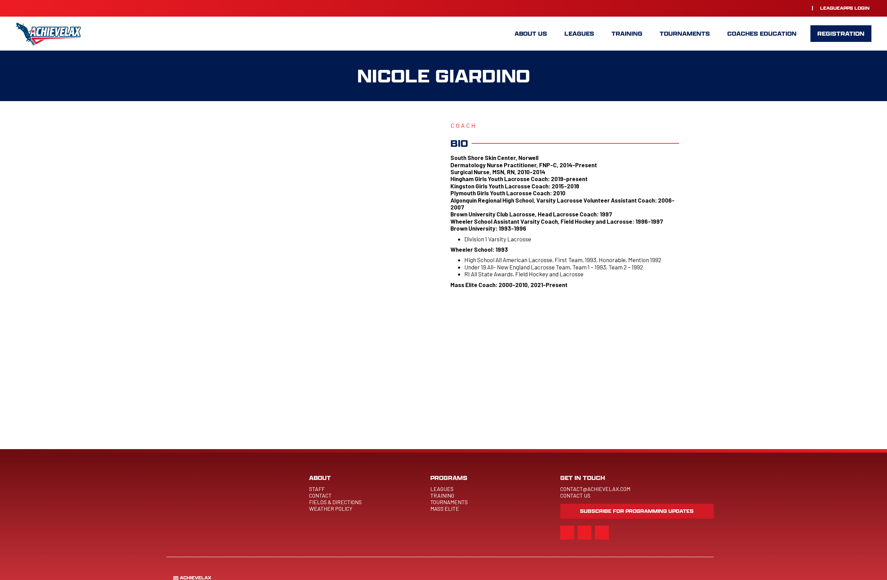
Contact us (575, 495)
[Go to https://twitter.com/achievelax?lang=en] (801, 8)
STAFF (317, 488)
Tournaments (449, 502)
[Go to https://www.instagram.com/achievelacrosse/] (567, 532)
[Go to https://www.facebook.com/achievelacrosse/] (787, 8)
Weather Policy (330, 508)
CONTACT (320, 495)
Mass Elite (444, 508)
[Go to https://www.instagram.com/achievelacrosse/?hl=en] (773, 8)
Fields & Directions (335, 502)
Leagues (442, 488)
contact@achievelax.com (595, 488)
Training (442, 495)
